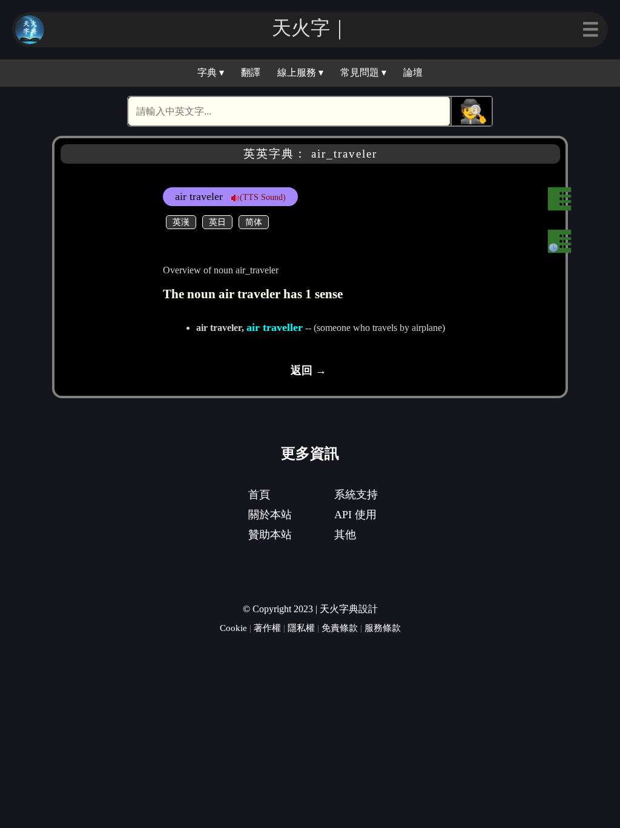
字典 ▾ (210, 72)
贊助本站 (270, 535)
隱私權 (301, 628)
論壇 (413, 72)
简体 (253, 222)
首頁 (259, 495)
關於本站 (270, 515)
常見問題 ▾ (363, 72)
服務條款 (382, 628)
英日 (217, 222)
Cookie (233, 628)
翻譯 (250, 72)
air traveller (274, 327)
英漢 (181, 222)
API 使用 (355, 515)
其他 (345, 535)
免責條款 (340, 628)
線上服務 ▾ (300, 72)
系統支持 (356, 495)
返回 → (308, 370)
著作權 (267, 628)
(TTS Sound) (263, 197)
